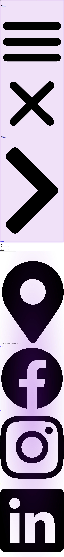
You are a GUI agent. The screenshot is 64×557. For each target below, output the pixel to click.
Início (3, 5)
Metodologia (4, 6)
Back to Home (2, 250)
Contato (3, 7)
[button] (32, 72)
